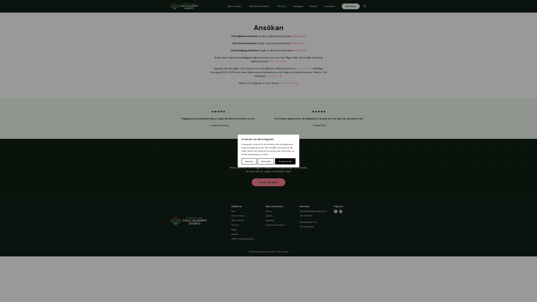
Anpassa (249, 161)
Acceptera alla (285, 161)
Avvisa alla (265, 161)
